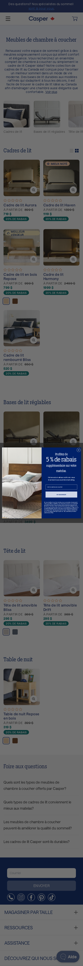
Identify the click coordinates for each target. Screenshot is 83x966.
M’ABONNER (61, 494)
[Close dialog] (78, 450)
